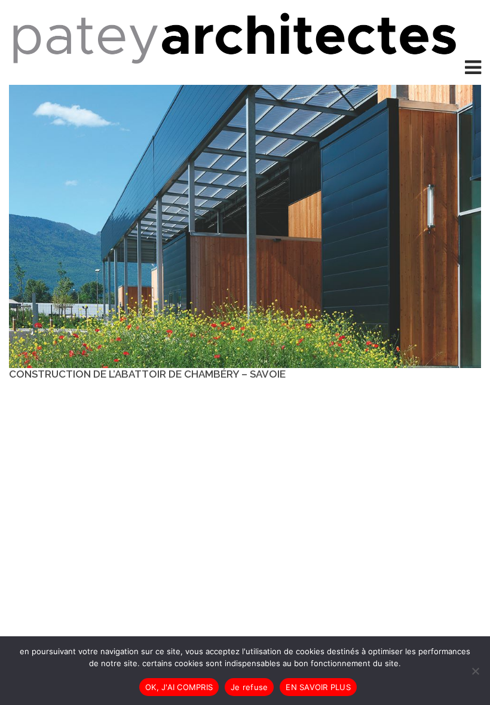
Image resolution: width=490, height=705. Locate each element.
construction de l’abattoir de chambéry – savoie (147, 374)
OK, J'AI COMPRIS (179, 687)
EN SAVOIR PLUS (318, 687)
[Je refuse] (475, 671)
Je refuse (249, 687)
